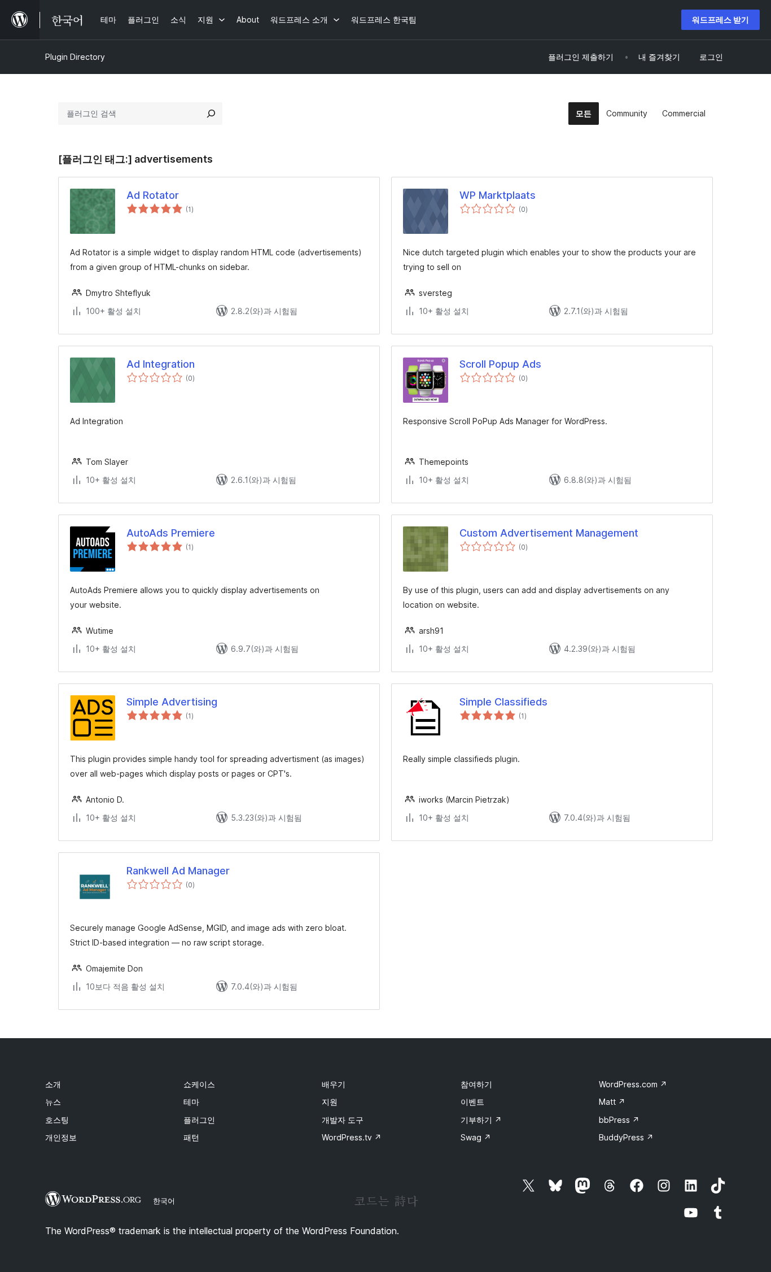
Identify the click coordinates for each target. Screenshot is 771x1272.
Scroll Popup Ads (500, 364)
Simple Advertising (171, 702)
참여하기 (476, 1084)
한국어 (164, 1200)
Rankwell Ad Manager (178, 871)
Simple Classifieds (503, 702)
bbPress (619, 1120)
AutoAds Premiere (170, 533)
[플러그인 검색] (211, 113)
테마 (191, 1102)
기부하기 (481, 1120)
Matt (612, 1102)
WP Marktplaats (497, 195)
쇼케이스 (199, 1084)
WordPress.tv (352, 1137)
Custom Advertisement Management (548, 533)
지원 (330, 1102)
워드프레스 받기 (720, 19)
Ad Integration (160, 364)
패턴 (191, 1137)
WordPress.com (633, 1084)
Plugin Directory (75, 57)
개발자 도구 (342, 1120)
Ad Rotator (152, 195)
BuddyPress (626, 1137)
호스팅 (57, 1120)
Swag (476, 1137)
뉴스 (53, 1102)
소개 (53, 1084)
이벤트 (472, 1102)
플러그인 (199, 1120)
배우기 (333, 1084)
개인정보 (61, 1137)
